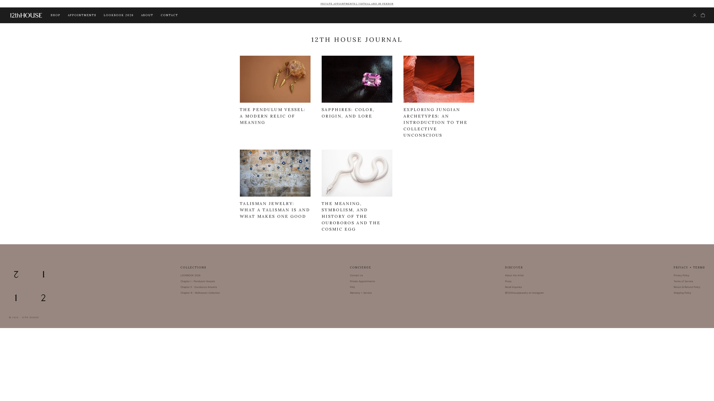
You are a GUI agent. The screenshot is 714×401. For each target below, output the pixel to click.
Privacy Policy (681, 275)
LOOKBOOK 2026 (119, 15)
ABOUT (147, 15)
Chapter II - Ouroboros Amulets (199, 287)
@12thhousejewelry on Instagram (524, 292)
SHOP (55, 15)
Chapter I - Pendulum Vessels (198, 281)
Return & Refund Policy (687, 287)
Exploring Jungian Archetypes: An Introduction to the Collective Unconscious (435, 122)
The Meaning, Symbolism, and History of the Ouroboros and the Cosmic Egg (351, 216)
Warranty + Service (361, 292)
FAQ (352, 287)
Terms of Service (683, 281)
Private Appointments (362, 281)
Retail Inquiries (513, 287)
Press (508, 281)
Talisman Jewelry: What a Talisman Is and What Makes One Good (275, 210)
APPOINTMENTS (82, 15)
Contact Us (356, 275)
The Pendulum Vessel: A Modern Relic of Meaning (273, 116)
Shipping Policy (682, 292)
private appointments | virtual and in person (357, 3)
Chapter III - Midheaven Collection (200, 292)
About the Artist (514, 275)
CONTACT (169, 15)
